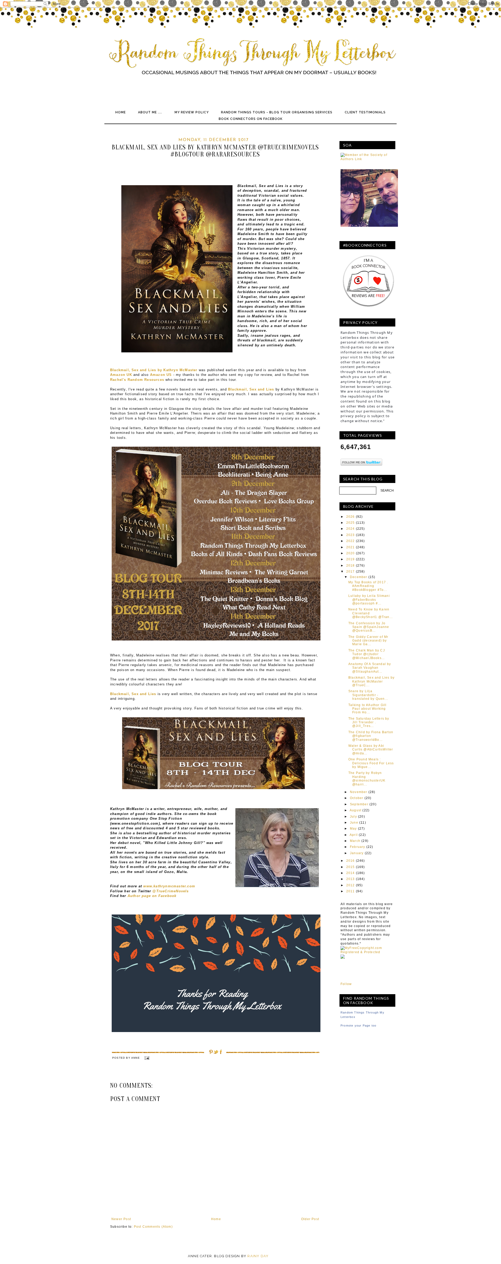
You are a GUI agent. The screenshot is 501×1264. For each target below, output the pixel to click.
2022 (350, 541)
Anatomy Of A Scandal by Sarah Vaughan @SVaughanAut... (369, 667)
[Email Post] (147, 1057)
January (356, 853)
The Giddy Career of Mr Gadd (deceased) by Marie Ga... (368, 640)
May (353, 828)
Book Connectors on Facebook (251, 119)
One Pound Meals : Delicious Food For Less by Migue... (371, 763)
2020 (350, 553)
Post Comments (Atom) (153, 1226)
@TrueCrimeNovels (170, 891)
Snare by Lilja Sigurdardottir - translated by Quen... (368, 695)
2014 (350, 873)
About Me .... (150, 112)
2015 (350, 867)
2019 (350, 559)
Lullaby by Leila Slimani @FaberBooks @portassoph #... (369, 599)
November (358, 792)
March (355, 841)
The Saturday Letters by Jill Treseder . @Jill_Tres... (368, 722)
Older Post (310, 1219)
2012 (350, 885)
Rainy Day (258, 1256)
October (356, 798)
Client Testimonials (365, 112)
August (355, 810)
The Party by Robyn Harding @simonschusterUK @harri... (366, 778)
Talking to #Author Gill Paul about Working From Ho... (367, 708)
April (354, 835)
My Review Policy (192, 112)
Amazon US (161, 375)
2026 (350, 517)
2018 (350, 565)
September (359, 804)
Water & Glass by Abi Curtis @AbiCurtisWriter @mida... (370, 749)
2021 (350, 547)
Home (120, 112)
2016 (350, 861)
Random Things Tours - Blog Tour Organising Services (276, 112)
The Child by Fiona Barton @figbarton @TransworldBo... (370, 736)
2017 (350, 571)
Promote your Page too (358, 1025)
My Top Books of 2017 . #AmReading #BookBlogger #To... (368, 586)
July (353, 816)
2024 (350, 529)
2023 (350, 535)
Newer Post (121, 1219)
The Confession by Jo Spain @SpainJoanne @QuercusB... (368, 627)
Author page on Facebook (152, 896)
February (357, 847)
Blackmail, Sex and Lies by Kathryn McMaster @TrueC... (371, 681)
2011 (350, 891)
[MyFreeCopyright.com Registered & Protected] (368, 952)
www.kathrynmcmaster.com (169, 886)
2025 (350, 523)
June (354, 822)
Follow (346, 984)
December (358, 577)
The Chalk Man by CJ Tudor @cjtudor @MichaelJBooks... (366, 654)
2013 (350, 879)
